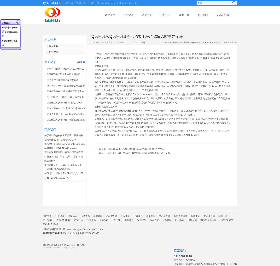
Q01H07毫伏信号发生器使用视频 (63, 74)
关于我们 (47, 220)
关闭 (144, 42)
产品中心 (147, 15)
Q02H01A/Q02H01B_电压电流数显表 (66, 119)
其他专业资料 (180, 216)
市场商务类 (209, 216)
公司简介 (72, 216)
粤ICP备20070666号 (55, 233)
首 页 (165, 42)
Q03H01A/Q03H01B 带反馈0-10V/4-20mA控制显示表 (214, 42)
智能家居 (129, 220)
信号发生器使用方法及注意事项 (63, 80)
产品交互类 (111, 216)
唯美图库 (150, 216)
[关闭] (18, 22)
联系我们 (138, 216)
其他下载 (184, 15)
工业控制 (116, 220)
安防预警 (141, 220)
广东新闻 (167, 220)
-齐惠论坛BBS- (224, 15)
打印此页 (133, 42)
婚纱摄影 (85, 216)
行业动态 (128, 15)
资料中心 (165, 15)
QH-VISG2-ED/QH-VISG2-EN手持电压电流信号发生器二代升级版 (137, 153)
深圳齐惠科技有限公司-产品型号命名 (65, 68)
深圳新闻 (192, 220)
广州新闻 (179, 220)
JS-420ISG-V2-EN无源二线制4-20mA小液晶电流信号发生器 (134, 149)
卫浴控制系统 (226, 220)
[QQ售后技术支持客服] (3, 45)
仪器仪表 (103, 220)
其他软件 (97, 216)
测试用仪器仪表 (208, 220)
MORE (79, 62)
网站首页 (110, 15)
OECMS (81, 245)
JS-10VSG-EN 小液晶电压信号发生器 (66, 85)
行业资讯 (185, 42)
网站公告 (78, 220)
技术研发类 (164, 216)
